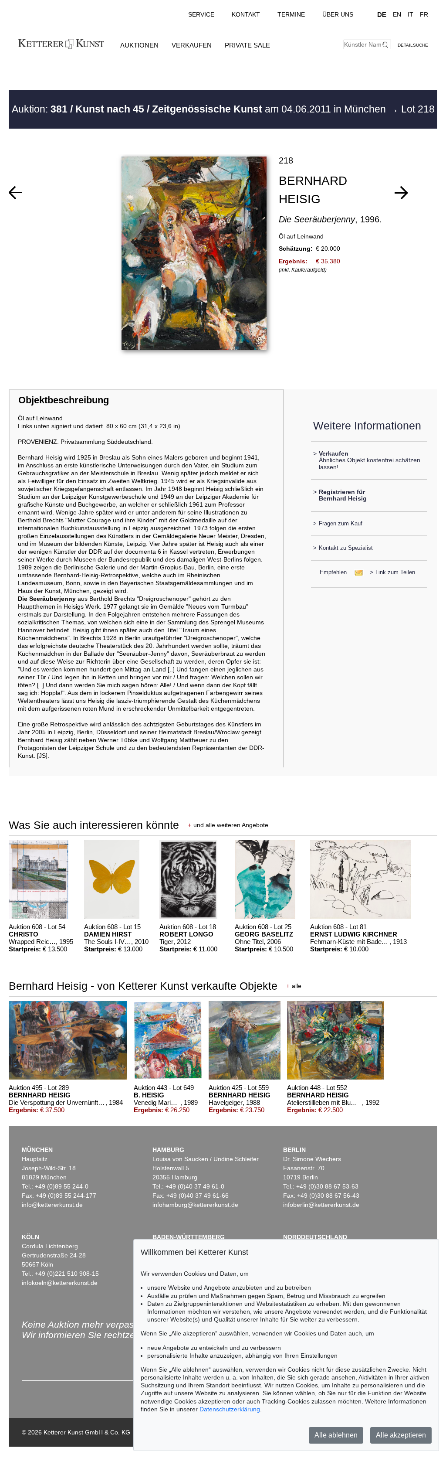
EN (397, 14)
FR (424, 14)
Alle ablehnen (336, 1435)
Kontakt (246, 14)
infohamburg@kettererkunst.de (195, 1204)
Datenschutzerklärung (229, 1409)
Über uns (337, 14)
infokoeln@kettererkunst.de (60, 1282)
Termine (291, 14)
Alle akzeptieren (401, 1435)
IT (410, 14)
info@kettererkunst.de (52, 1204)
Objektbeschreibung (63, 400)
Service (201, 14)
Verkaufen (192, 45)
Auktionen (139, 45)
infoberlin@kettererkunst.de (321, 1204)
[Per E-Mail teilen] (356, 572)
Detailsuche (413, 45)
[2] (401, 192)
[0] (15, 192)
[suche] (386, 44)
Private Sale (247, 45)
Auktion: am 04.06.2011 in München (200, 109)
